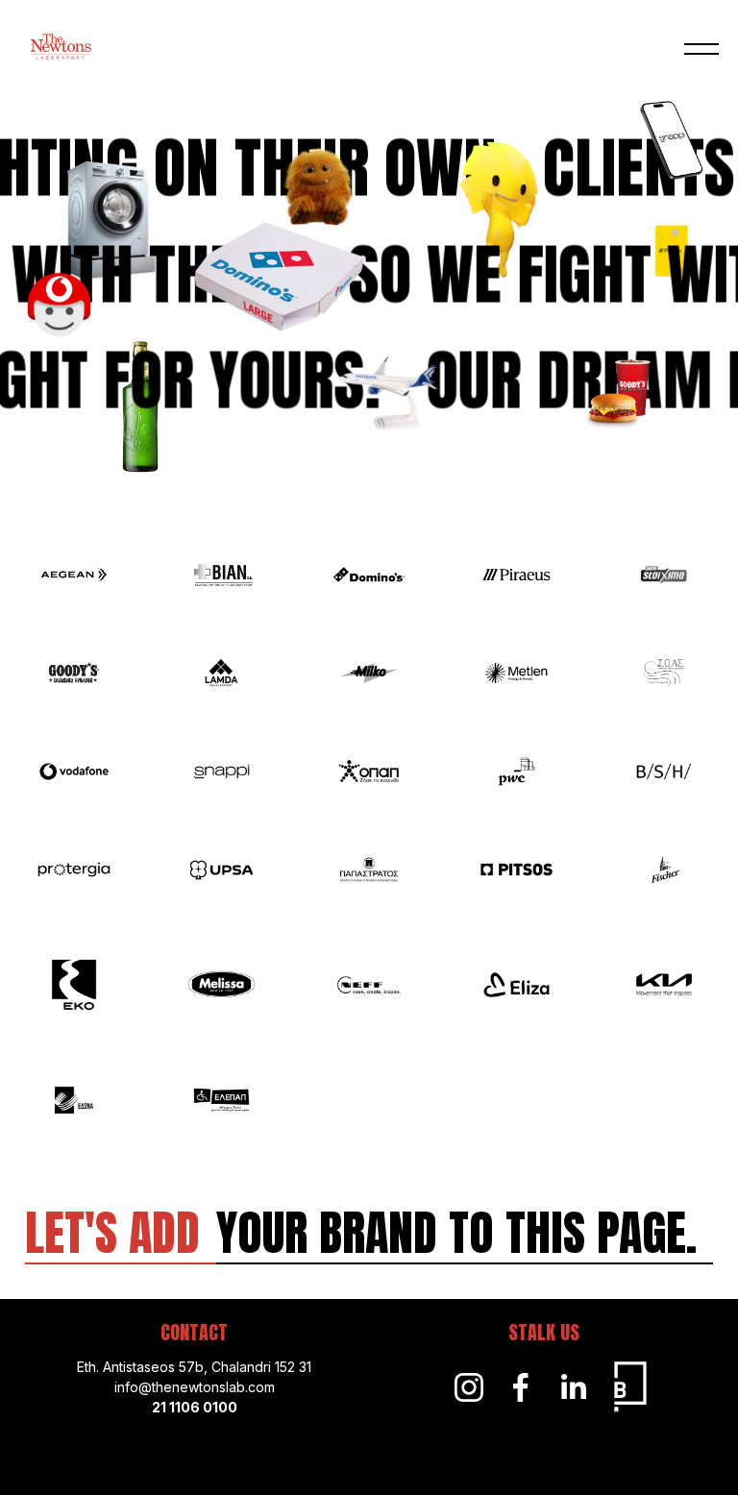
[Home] (60, 49)
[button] (701, 49)
